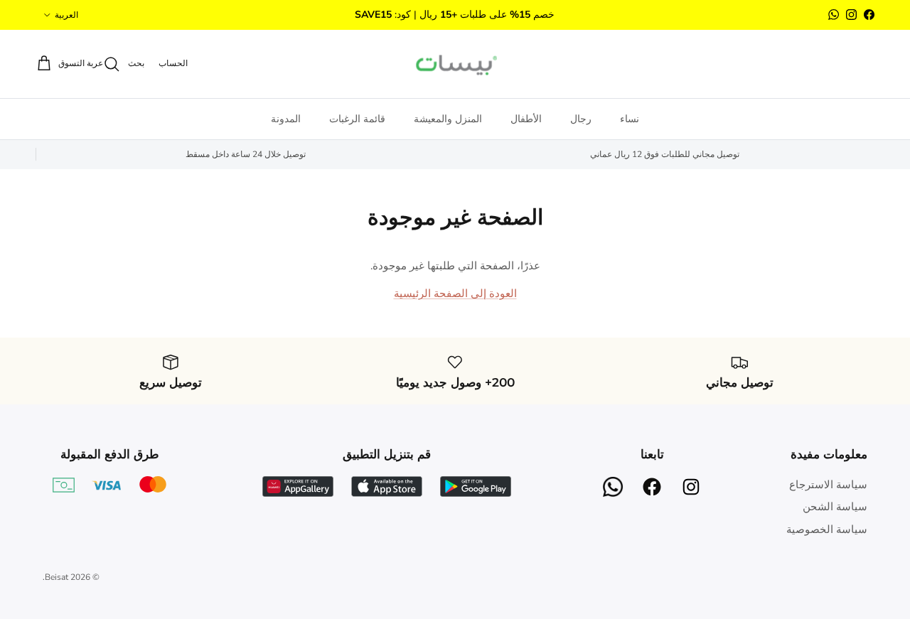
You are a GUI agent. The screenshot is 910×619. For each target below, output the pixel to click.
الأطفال (526, 119)
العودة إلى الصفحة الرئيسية (455, 293)
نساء (629, 119)
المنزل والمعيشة (448, 119)
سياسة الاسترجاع (828, 485)
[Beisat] (455, 64)
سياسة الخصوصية (826, 529)
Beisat (56, 577)
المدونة (286, 119)
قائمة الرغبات (357, 119)
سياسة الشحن (835, 507)
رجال (581, 119)
